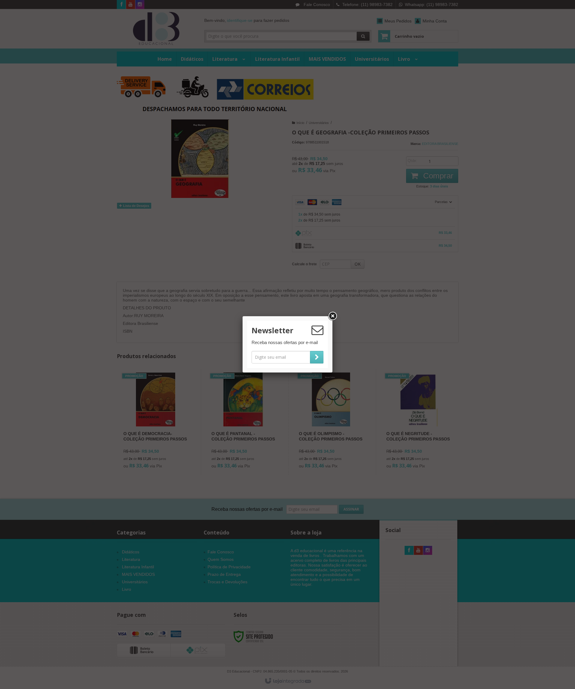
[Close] (332, 316)
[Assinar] (316, 357)
